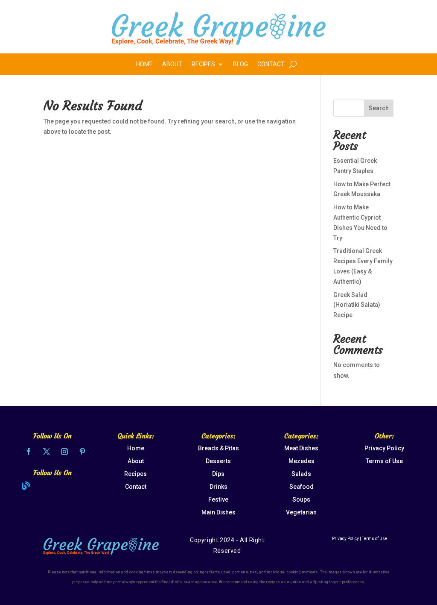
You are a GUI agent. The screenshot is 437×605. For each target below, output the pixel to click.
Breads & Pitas (218, 448)
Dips (218, 473)
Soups (301, 499)
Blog (240, 64)
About (172, 64)
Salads (301, 473)
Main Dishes (218, 512)
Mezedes (301, 461)
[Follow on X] (46, 451)
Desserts (218, 461)
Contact (271, 64)
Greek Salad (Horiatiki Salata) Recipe (356, 305)
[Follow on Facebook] (28, 451)
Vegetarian (301, 512)
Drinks (218, 486)
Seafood (301, 486)
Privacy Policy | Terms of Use (359, 538)
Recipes (203, 64)
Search (379, 108)
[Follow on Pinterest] (82, 451)
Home (144, 64)
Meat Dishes (301, 448)
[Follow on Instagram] (64, 451)
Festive (218, 499)
